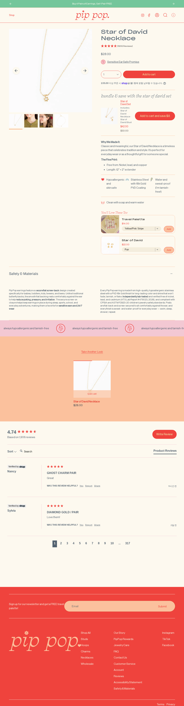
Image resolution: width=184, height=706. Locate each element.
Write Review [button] (164, 434)
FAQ (116, 651)
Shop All (86, 632)
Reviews (119, 676)
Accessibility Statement (128, 682)
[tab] (165, 451)
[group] (26, 432)
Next (84, 70)
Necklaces (87, 657)
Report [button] (88, 486)
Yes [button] (81, 486)
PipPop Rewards (124, 639)
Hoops (85, 645)
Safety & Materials (23, 274)
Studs (84, 639)
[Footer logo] (45, 641)
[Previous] (10, 3)
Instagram (168, 632)
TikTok (166, 639)
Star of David (132, 240)
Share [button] (97, 486)
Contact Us (120, 657)
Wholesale (87, 663)
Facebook (168, 645)
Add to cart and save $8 (155, 116)
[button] (138, 46)
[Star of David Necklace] (92, 379)
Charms (85, 651)
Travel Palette (133, 219)
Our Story (119, 632)
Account (119, 669)
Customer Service (124, 663)
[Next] (173, 3)
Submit (162, 606)
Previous (16, 70)
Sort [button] (10, 451)
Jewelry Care (121, 645)
